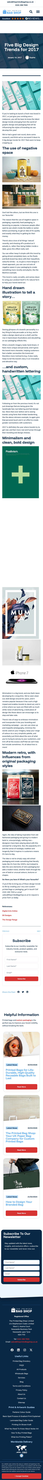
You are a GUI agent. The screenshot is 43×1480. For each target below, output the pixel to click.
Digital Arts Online (10, 911)
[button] (38, 11)
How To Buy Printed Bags (21, 1433)
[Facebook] (12, 1350)
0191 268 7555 (21, 5)
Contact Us (21, 1398)
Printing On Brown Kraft (21, 1424)
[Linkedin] (18, 1350)
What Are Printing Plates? (21, 1437)
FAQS (21, 1365)
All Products (21, 1369)
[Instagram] (25, 1350)
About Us (21, 1394)
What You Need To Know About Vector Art (22, 1428)
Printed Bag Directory (21, 1361)
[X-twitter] (31, 1350)
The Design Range (9, 919)
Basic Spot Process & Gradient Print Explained (21, 1416)
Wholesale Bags (21, 1373)
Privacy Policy (21, 1390)
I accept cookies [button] (21, 1476)
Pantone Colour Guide (21, 1412)
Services (21, 1377)
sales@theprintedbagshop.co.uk (20, 2)
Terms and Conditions (22, 1386)
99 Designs (6, 915)
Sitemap (21, 1402)
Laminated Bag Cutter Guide (21, 1420)
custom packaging (23, 1020)
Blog (21, 1382)
